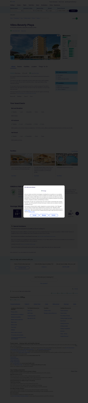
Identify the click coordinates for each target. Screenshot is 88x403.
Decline (53, 215)
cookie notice (27, 210)
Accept (34, 215)
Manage (44, 215)
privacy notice (31, 211)
